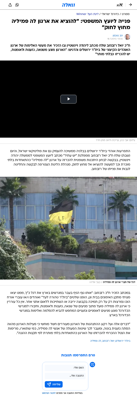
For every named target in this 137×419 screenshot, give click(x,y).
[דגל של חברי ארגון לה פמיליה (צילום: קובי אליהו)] (68, 231)
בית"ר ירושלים (122, 341)
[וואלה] (68, 5)
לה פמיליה (95, 341)
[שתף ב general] (10, 5)
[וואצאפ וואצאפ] (17, 5)
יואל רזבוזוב (108, 341)
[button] (119, 4)
